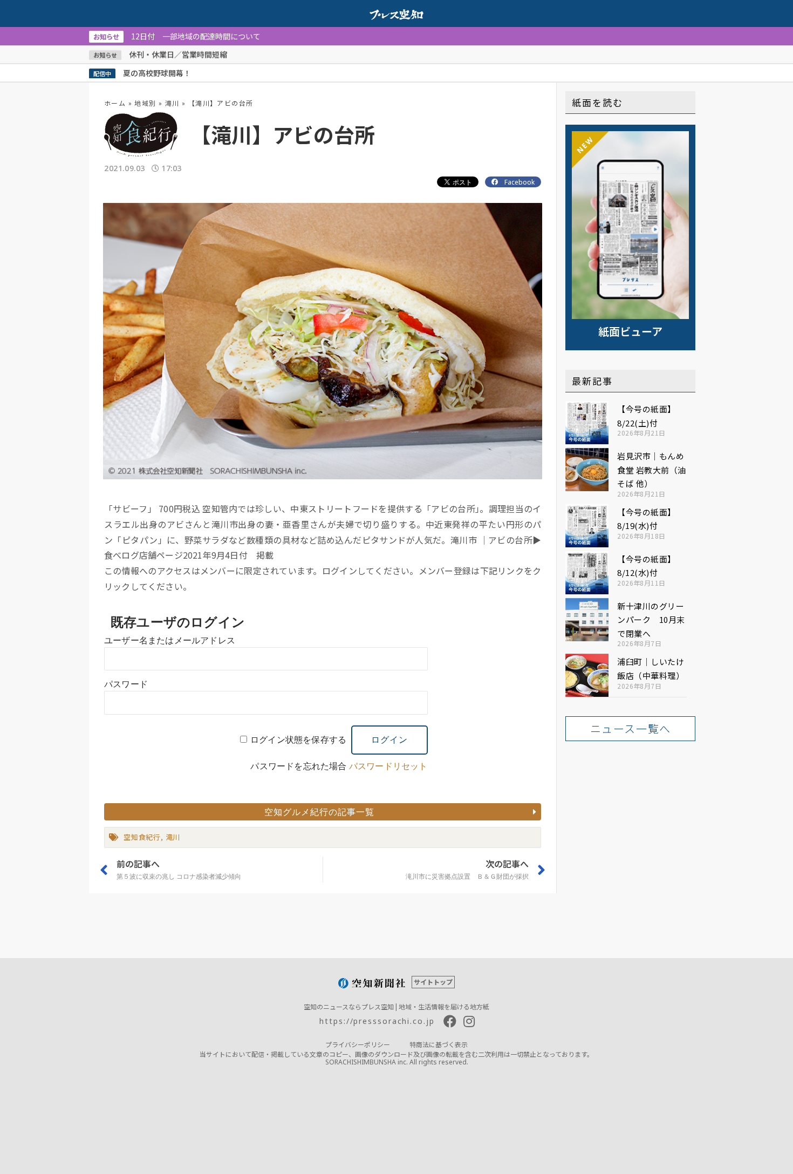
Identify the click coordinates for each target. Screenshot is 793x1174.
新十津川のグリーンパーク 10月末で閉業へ (651, 619)
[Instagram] (469, 1021)
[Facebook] (449, 1021)
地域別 (145, 102)
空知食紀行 (142, 837)
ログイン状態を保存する (298, 739)
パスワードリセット (388, 766)
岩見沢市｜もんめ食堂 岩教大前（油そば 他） (651, 469)
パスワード (126, 684)
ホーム (115, 102)
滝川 (172, 102)
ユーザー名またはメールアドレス (169, 640)
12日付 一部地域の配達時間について (177, 36)
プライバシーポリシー (357, 1044)
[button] (322, 811)
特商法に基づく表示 (438, 1044)
